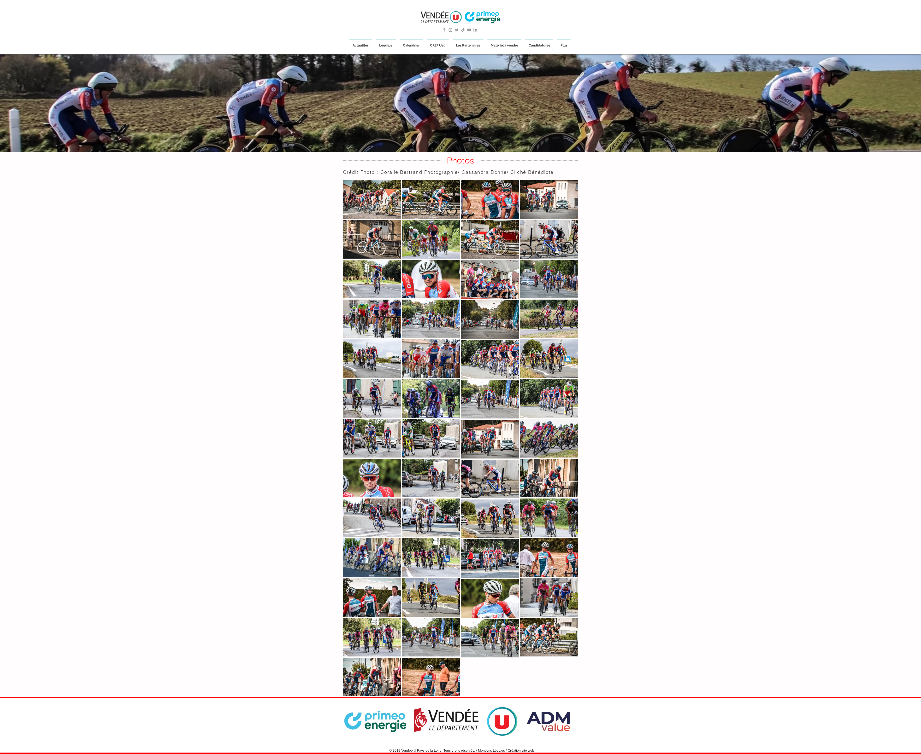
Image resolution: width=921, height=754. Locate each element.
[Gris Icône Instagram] (450, 30)
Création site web (521, 750)
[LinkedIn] (475, 30)
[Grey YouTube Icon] (469, 30)
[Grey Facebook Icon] (444, 30)
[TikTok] (462, 30)
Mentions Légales (491, 750)
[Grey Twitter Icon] (456, 30)
